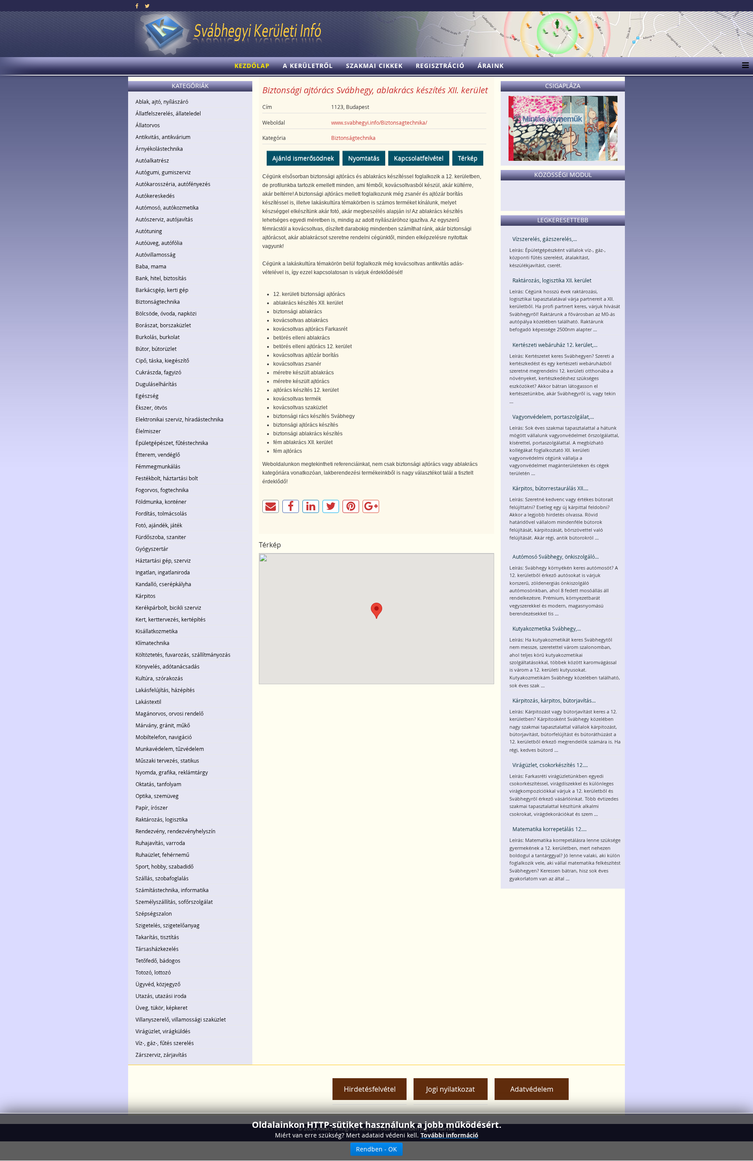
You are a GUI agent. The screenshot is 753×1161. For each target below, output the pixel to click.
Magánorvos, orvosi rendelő (170, 713)
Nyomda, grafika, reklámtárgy (172, 772)
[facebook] (137, 5)
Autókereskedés (155, 195)
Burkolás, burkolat (158, 336)
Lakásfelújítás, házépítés (165, 689)
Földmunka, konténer (161, 501)
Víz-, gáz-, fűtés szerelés (165, 1042)
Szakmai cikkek (374, 65)
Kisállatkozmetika (157, 631)
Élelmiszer (148, 431)
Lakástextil (148, 701)
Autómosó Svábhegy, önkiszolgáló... (555, 556)
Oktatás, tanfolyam (158, 784)
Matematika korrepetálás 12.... (549, 828)
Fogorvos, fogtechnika (162, 489)
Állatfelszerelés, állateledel (168, 113)
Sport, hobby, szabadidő (164, 866)
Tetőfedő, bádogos (158, 960)
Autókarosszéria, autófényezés (173, 183)
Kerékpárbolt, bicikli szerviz (168, 607)
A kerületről (308, 65)
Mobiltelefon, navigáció (164, 736)
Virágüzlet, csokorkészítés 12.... (550, 764)
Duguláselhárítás (156, 383)
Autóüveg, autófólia (159, 242)
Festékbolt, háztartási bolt (167, 478)
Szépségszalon (154, 913)
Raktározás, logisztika (162, 819)
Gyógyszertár (152, 548)
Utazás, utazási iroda (161, 995)
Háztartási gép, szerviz (163, 560)
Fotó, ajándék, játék (159, 525)
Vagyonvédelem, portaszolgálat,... (553, 416)
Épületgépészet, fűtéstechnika (172, 442)
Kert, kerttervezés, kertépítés (171, 619)
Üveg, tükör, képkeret (161, 1007)
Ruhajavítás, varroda (160, 842)
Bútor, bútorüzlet (156, 348)
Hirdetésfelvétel (370, 1089)
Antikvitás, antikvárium (163, 136)
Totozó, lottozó (153, 972)
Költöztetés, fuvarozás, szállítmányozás (183, 654)
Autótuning (149, 230)
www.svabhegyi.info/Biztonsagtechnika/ (379, 122)
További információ (449, 1135)
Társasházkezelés (157, 948)
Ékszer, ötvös (151, 407)
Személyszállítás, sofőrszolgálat (174, 901)
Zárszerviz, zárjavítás (161, 1054)
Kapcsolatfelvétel (419, 158)
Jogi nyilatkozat (450, 1089)
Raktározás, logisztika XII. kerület (551, 280)
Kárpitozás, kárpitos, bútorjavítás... (554, 700)
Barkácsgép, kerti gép (162, 289)
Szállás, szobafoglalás (162, 878)
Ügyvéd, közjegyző (158, 984)
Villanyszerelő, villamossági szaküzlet (181, 1019)
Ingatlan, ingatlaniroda (163, 572)
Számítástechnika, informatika (172, 889)
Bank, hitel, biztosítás (161, 278)
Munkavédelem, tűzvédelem (170, 748)
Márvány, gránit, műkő (163, 725)
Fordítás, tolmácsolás (161, 513)
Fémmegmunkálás (158, 466)
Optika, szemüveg (157, 795)
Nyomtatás (364, 158)
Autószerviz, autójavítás (164, 219)
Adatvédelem (531, 1089)
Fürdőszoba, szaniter (161, 536)
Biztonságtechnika (158, 301)
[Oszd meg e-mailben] (270, 506)
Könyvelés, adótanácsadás (168, 666)
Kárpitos (146, 595)
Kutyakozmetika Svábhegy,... (546, 628)
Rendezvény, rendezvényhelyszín (175, 831)
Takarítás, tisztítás (157, 937)
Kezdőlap (252, 65)
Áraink (491, 65)
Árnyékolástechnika (159, 148)
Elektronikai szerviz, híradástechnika (180, 419)
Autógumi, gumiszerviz (163, 172)
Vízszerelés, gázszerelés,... (544, 238)
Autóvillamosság (156, 254)
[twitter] (147, 5)
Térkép (468, 158)
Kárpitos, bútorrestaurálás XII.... (550, 488)
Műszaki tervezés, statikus (167, 760)
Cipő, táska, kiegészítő (162, 360)
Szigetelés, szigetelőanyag (168, 925)
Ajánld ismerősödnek (303, 158)
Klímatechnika (153, 642)
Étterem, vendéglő (158, 454)
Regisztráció (440, 65)
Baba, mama (151, 266)
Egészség (147, 395)
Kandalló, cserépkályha (163, 583)
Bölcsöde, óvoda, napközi (166, 313)
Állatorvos (148, 125)
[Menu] (743, 65)
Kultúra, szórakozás (159, 678)
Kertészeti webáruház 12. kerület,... (554, 344)
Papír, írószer (152, 807)
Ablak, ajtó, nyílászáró (162, 101)
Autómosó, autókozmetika (167, 207)
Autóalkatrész (152, 160)
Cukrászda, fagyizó (158, 372)
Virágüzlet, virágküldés (163, 1031)
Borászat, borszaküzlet (163, 325)
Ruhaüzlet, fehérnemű (162, 854)
